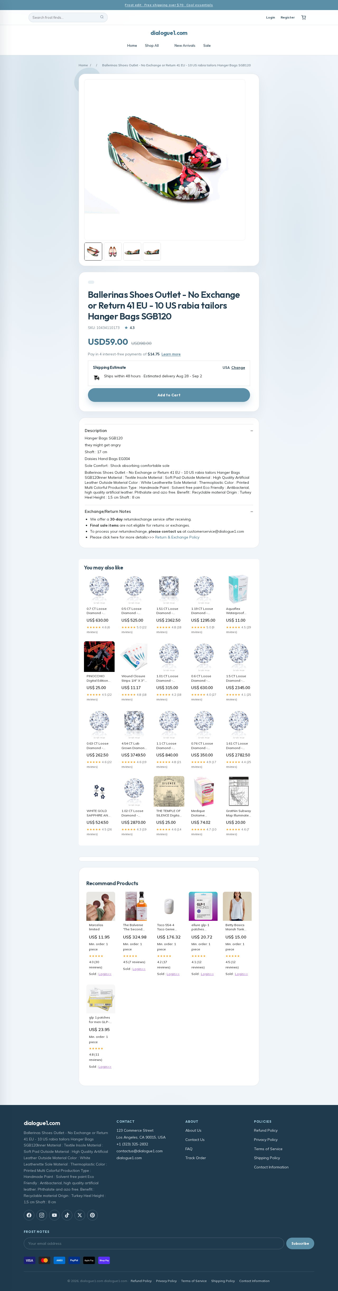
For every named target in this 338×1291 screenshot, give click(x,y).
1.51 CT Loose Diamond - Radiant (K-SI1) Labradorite (168, 611)
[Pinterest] (92, 1215)
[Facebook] (29, 1215)
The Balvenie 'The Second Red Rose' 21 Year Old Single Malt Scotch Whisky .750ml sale (134, 927)
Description (96, 430)
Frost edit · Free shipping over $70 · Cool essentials (169, 5)
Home (132, 45)
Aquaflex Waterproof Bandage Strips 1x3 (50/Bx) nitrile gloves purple (238, 611)
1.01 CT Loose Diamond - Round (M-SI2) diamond (167, 678)
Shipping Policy (267, 1157)
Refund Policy (266, 1130)
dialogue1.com (169, 32)
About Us (193, 1130)
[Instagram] (41, 1215)
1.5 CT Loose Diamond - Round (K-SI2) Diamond (236, 678)
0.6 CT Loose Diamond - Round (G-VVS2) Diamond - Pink (203, 678)
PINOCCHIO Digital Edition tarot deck (97, 678)
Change (238, 367)
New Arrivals (185, 45)
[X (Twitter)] (79, 1215)
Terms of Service (268, 1148)
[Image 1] (93, 252)
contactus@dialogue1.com (139, 1151)
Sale (207, 45)
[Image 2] (113, 252)
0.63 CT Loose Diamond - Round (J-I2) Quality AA (98, 745)
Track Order (195, 1157)
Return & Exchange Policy (177, 537)
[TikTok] (67, 1215)
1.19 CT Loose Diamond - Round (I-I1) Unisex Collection (202, 611)
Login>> (104, 974)
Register (288, 17)
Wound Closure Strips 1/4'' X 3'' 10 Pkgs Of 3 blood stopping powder (133, 678)
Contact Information (271, 1167)
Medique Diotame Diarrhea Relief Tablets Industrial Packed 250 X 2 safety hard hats (204, 813)
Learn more (171, 354)
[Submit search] (102, 17)
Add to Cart (169, 395)
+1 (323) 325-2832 (132, 1144)
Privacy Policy (266, 1139)
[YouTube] (54, 1215)
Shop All (152, 45)
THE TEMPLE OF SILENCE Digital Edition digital (168, 813)
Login (270, 17)
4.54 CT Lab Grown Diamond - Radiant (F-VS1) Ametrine (134, 745)
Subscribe (300, 1243)
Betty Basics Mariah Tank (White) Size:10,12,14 (236, 927)
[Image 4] (152, 252)
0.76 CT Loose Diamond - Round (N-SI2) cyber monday (202, 745)
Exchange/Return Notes (108, 511)
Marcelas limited (96, 927)
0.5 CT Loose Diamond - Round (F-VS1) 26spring (132, 611)
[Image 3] (132, 252)
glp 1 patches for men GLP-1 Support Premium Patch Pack (100, 1019)
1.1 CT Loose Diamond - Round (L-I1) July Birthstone (168, 745)
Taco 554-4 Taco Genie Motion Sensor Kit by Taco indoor (168, 927)
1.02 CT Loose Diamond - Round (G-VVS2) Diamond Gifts (133, 813)
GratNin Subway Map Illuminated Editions (238, 813)
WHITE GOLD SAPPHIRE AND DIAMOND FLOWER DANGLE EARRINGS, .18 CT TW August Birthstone (98, 813)
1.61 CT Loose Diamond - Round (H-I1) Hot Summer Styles (237, 745)
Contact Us (195, 1139)
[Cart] (303, 17)
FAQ (189, 1148)
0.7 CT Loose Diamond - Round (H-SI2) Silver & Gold (97, 611)
